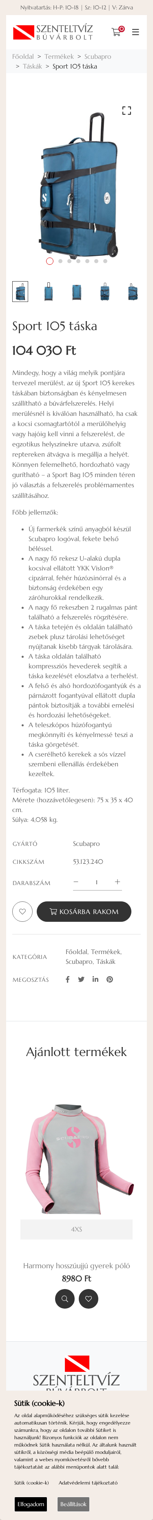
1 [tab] (49, 261)
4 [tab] (78, 261)
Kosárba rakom (88, 912)
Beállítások (73, 1504)
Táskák (32, 66)
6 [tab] (96, 261)
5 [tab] (87, 261)
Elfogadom (31, 1504)
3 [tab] (69, 261)
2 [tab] (60, 261)
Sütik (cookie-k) (31, 1483)
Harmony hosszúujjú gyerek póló (76, 1265)
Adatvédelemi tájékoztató (88, 1483)
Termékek (59, 56)
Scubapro (97, 56)
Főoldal (23, 56)
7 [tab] (105, 261)
